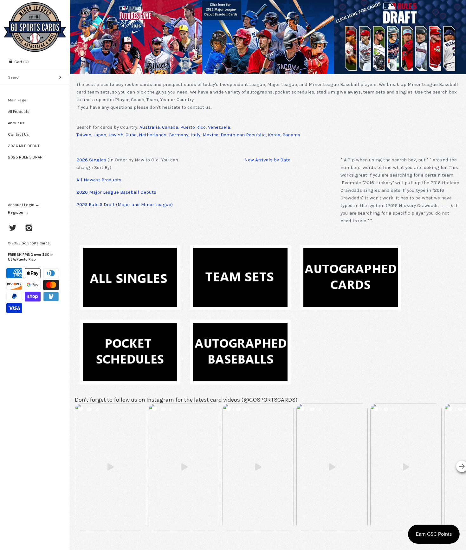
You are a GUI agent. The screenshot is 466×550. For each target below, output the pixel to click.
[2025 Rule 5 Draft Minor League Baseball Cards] (400, 37)
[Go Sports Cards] (35, 5)
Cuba (131, 135)
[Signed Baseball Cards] (350, 252)
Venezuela (219, 127)
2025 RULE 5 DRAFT (26, 157)
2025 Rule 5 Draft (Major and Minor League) (124, 204)
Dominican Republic (243, 135)
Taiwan (83, 135)
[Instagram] (29, 228)
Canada (170, 127)
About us (16, 122)
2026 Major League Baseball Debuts (116, 192)
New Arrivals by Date (267, 160)
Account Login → (23, 204)
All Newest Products (98, 180)
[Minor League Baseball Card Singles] (130, 252)
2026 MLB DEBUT (24, 145)
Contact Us (18, 134)
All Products (18, 111)
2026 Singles (91, 160)
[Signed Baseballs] (240, 326)
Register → (18, 212)
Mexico (210, 135)
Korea (274, 135)
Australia (149, 127)
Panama (291, 135)
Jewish (115, 135)
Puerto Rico (193, 127)
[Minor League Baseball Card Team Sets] (240, 252)
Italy (195, 135)
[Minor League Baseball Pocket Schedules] (130, 326)
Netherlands (152, 135)
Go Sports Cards (36, 243)
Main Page (17, 100)
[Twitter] (13, 228)
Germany (178, 135)
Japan (100, 135)
